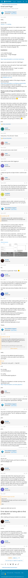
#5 (26, 170)
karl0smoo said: (5, 336)
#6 (26, 183)
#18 (26, 493)
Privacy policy (17, 572)
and (7, 124)
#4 (26, 159)
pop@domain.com (7, 77)
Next (14, 558)
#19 (26, 526)
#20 (26, 546)
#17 (26, 473)
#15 (26, 426)
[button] (1, 571)
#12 (26, 334)
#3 (26, 147)
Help (22, 572)
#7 (26, 198)
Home (2, 574)
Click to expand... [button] (14, 348)
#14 (26, 409)
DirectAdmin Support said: (7, 496)
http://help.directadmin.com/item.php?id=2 (11, 384)
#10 (26, 279)
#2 (26, 133)
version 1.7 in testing (6, 24)
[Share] (25, 17)
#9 (26, 265)
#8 (26, 213)
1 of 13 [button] (10, 558)
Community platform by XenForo (12, 576)
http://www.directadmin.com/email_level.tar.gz (12, 59)
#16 (26, 456)
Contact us (3, 572)
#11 (26, 298)
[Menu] (2, 1)
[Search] (26, 1)
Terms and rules (10, 572)
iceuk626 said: (5, 216)
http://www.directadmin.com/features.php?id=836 (13, 83)
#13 (26, 396)
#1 (26, 17)
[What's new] (23, 1)
